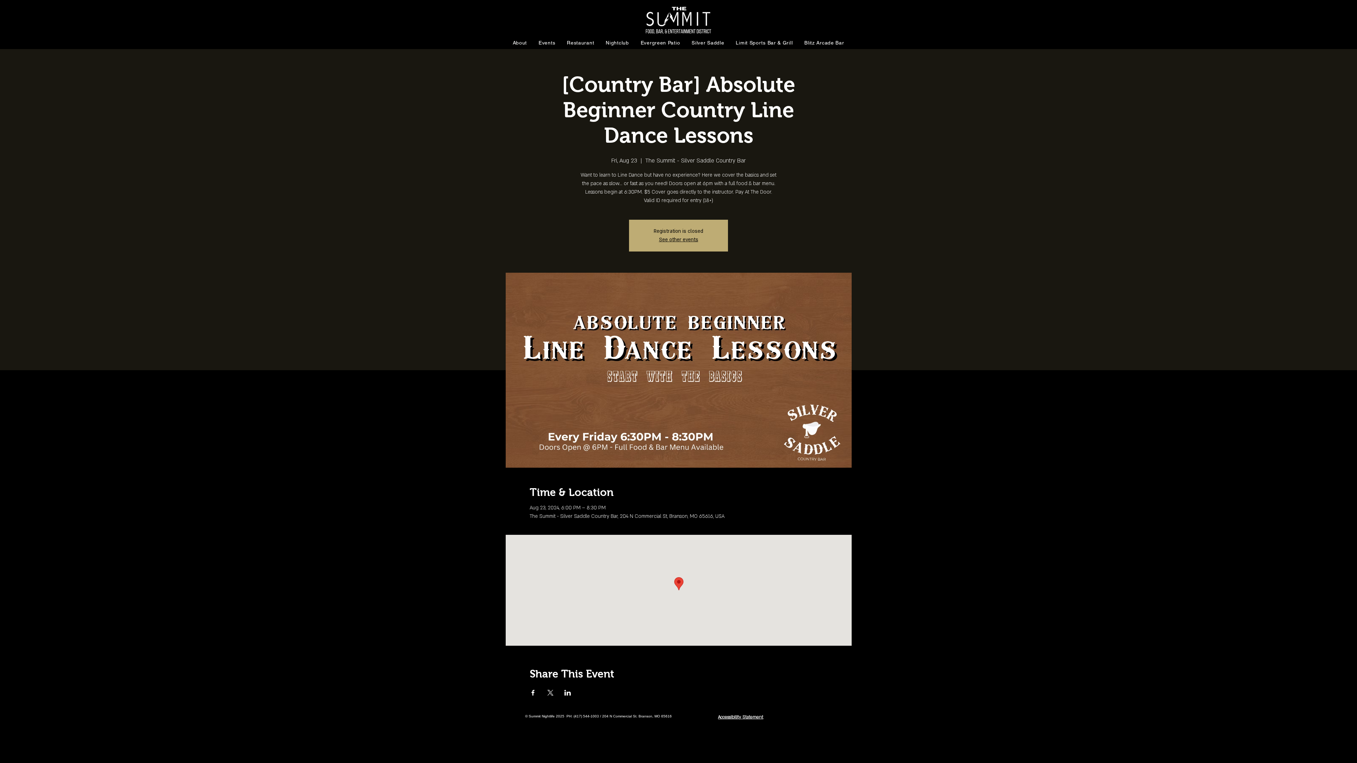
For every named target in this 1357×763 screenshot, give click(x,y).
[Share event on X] (550, 693)
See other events (678, 239)
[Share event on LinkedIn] (567, 693)
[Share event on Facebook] (533, 693)
